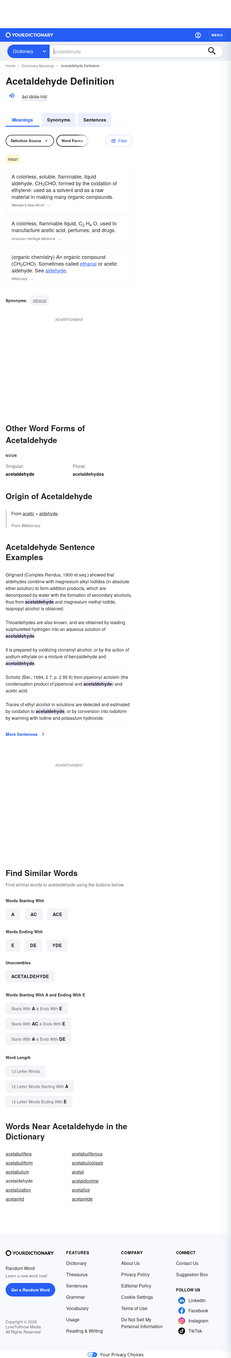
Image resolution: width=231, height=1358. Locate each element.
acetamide (82, 1199)
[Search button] (214, 51)
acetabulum (17, 1171)
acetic (28, 513)
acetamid (15, 1199)
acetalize (81, 1190)
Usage (72, 1319)
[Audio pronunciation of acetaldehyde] (11, 96)
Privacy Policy (135, 1274)
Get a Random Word (30, 1290)
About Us (130, 1263)
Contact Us (187, 1263)
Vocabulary (77, 1308)
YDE (57, 945)
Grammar (75, 1297)
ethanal (88, 263)
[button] (198, 35)
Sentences (94, 119)
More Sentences (21, 734)
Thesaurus (77, 1274)
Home (10, 65)
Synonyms (58, 119)
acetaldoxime (85, 1180)
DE (33, 945)
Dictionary (23, 51)
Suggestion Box (192, 1274)
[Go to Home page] (30, 35)
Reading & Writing (84, 1331)
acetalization (18, 1190)
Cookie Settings (137, 1297)
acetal (78, 1171)
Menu (217, 35)
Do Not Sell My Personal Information (142, 1323)
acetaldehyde (30, 976)
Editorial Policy (136, 1285)
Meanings (22, 119)
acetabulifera (19, 1153)
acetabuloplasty (87, 1162)
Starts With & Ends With (36, 1008)
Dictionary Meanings (38, 65)
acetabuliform (19, 1162)
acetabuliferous (87, 1153)
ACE (57, 914)
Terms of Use (134, 1308)
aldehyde (55, 270)
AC (33, 914)
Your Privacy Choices (122, 1355)
